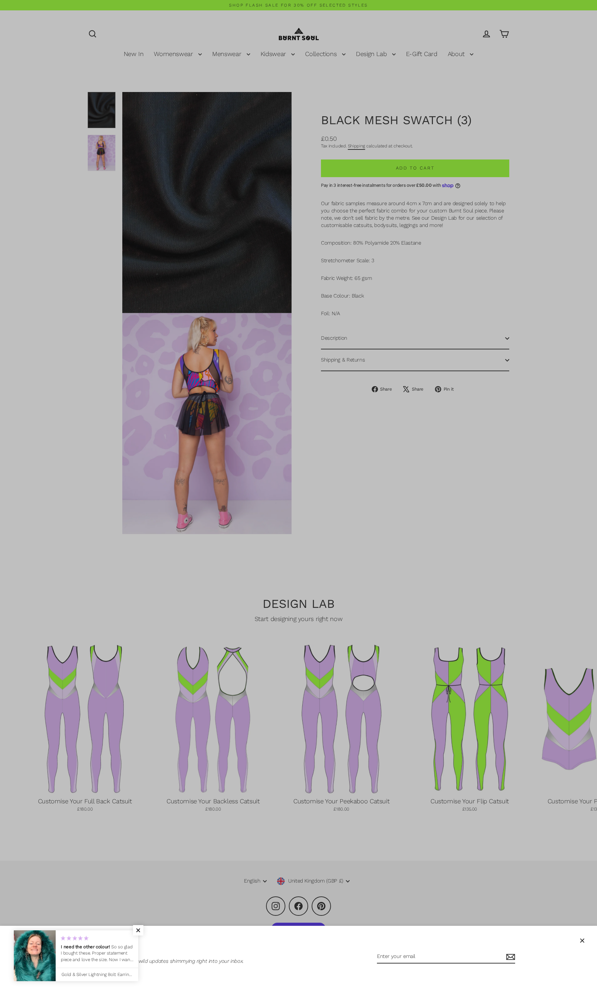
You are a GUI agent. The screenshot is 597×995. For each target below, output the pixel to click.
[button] (138, 930)
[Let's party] (509, 957)
